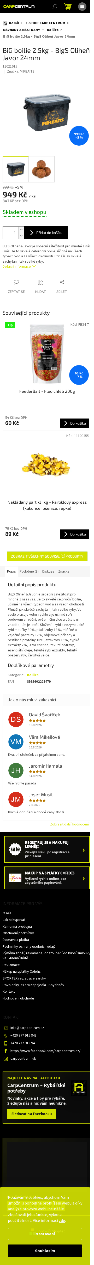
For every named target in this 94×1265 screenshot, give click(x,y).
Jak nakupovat (14, 919)
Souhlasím (45, 1251)
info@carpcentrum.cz (27, 1028)
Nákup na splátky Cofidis (22, 971)
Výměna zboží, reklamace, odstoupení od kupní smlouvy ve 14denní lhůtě (46, 956)
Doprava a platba (16, 939)
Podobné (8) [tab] (29, 571)
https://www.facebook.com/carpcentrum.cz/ (45, 1051)
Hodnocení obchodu (18, 998)
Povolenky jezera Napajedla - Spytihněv (33, 985)
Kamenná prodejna (17, 926)
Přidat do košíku (49, 232)
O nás (7, 913)
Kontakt (9, 991)
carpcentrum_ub (23, 1058)
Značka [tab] (63, 571)
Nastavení (45, 1234)
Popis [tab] (11, 571)
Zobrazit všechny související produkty (47, 556)
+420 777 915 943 (23, 1035)
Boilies (33, 675)
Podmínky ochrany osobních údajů (29, 946)
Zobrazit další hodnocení (69, 824)
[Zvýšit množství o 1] (21, 230)
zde (62, 1220)
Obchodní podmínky (18, 933)
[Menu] (82, 6)
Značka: (20, 71)
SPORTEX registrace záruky (24, 978)
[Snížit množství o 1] (21, 236)
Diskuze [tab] (48, 571)
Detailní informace (17, 266)
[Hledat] (55, 6)
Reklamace (11, 965)
